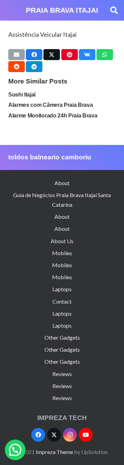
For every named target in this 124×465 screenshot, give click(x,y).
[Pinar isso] (69, 54)
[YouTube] (86, 435)
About (62, 183)
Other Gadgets (62, 337)
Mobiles (62, 253)
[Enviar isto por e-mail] (16, 54)
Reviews (62, 374)
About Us (62, 241)
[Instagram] (70, 435)
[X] (54, 435)
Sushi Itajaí (21, 95)
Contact (62, 301)
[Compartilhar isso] (34, 54)
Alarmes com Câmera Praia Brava (50, 105)
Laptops (62, 289)
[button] (114, 10)
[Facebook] (38, 435)
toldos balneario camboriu (49, 157)
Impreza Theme (54, 452)
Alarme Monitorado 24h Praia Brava (52, 115)
